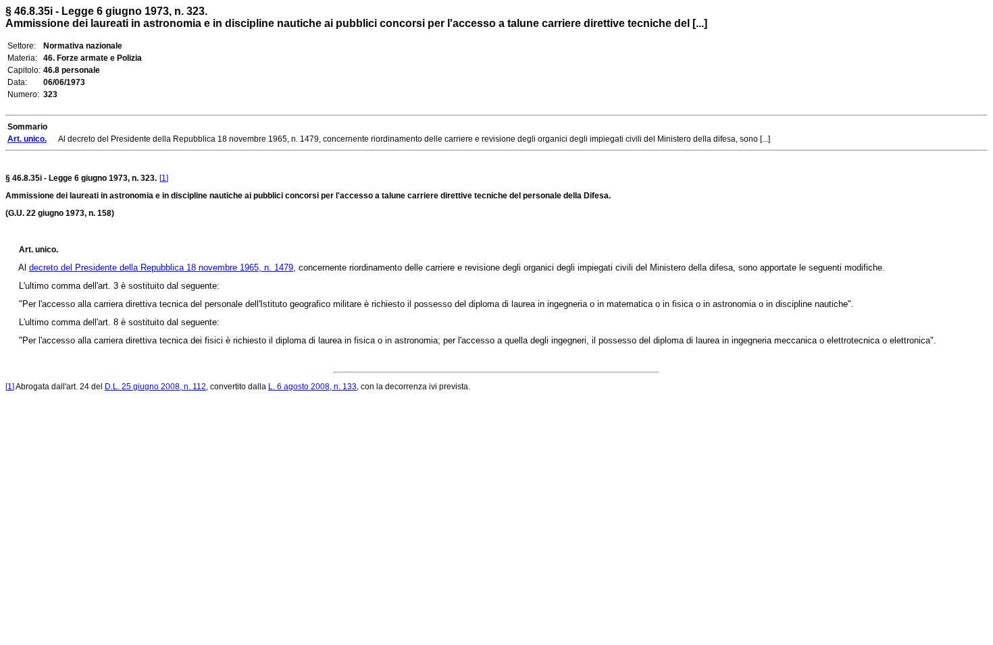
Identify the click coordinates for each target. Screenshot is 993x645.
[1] (163, 178)
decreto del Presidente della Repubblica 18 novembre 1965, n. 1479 (161, 267)
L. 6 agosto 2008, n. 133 (312, 386)
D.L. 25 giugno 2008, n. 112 (155, 386)
